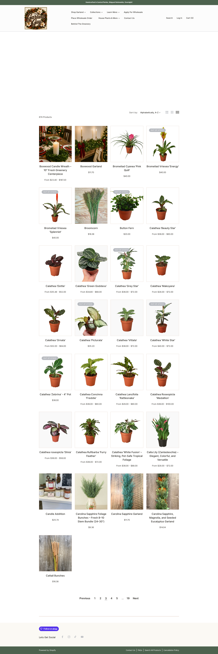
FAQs (140, 650)
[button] (169, 18)
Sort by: (133, 112)
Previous (84, 598)
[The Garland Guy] (35, 18)
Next (136, 598)
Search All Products (153, 650)
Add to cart (55, 159)
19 (128, 598)
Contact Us (130, 650)
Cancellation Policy (171, 650)
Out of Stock (163, 159)
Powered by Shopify (47, 650)
